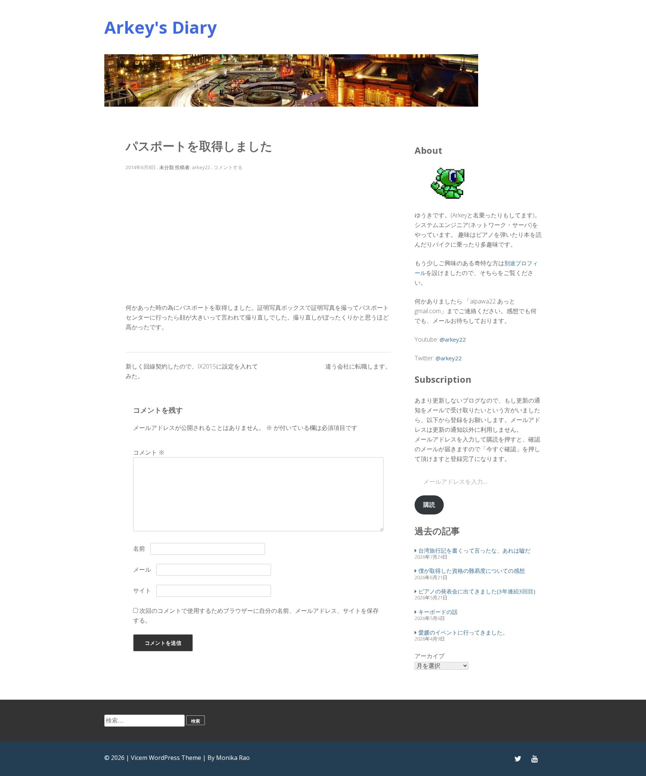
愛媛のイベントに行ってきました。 (463, 632)
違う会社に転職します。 (358, 366)
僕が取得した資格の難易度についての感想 (471, 570)
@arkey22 (453, 339)
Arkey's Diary (160, 27)
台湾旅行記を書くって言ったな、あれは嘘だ (474, 550)
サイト (142, 590)
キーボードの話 (438, 611)
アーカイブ (429, 656)
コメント (148, 452)
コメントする (228, 167)
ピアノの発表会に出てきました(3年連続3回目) (476, 591)
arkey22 (201, 167)
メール (142, 569)
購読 (429, 504)
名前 (139, 548)
